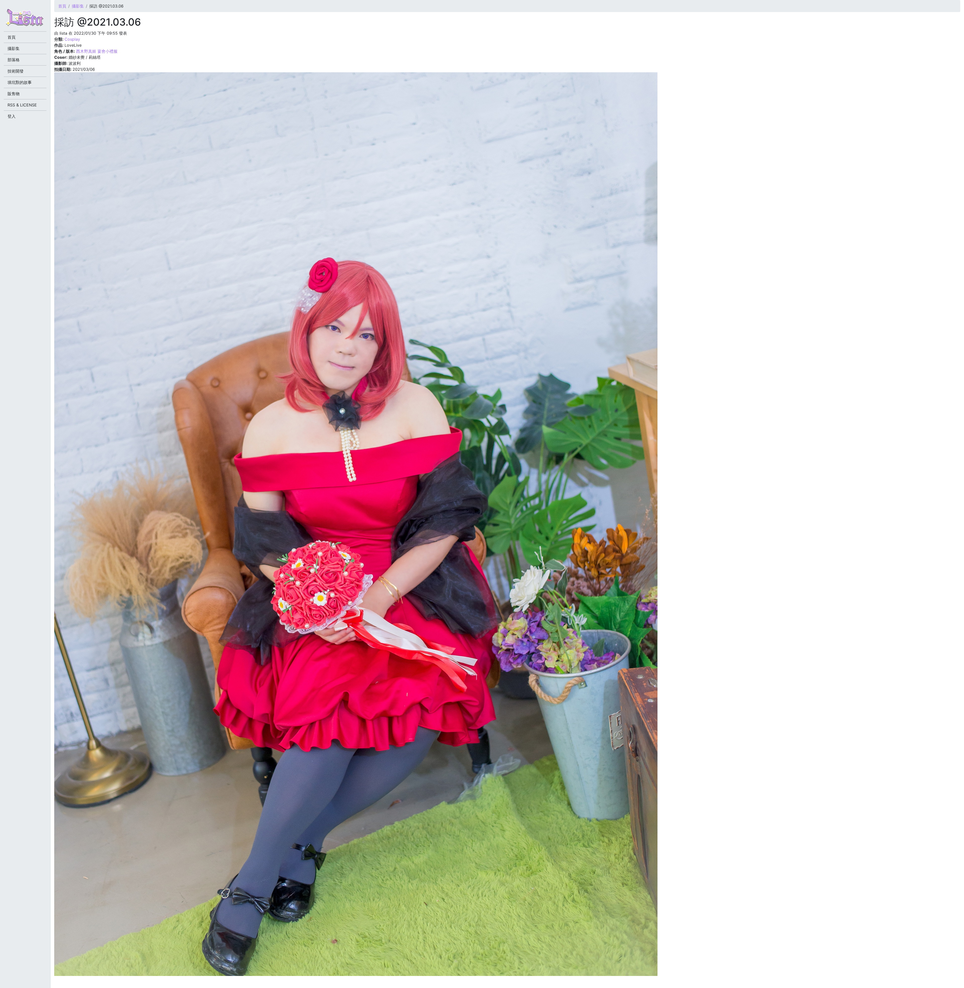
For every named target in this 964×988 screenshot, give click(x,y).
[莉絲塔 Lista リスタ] (25, 18)
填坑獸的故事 (20, 82)
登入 (12, 116)
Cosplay (72, 39)
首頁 (62, 6)
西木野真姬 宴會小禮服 (96, 51)
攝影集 (78, 6)
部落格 (14, 59)
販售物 (14, 93)
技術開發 (16, 71)
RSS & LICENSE (22, 104)
